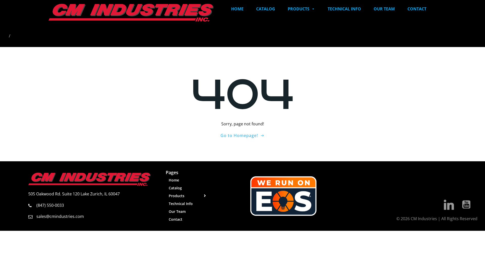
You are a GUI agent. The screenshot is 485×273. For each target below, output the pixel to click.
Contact (416, 9)
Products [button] (298, 9)
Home (237, 9)
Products (176, 195)
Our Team (384, 9)
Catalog (265, 9)
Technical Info (344, 9)
